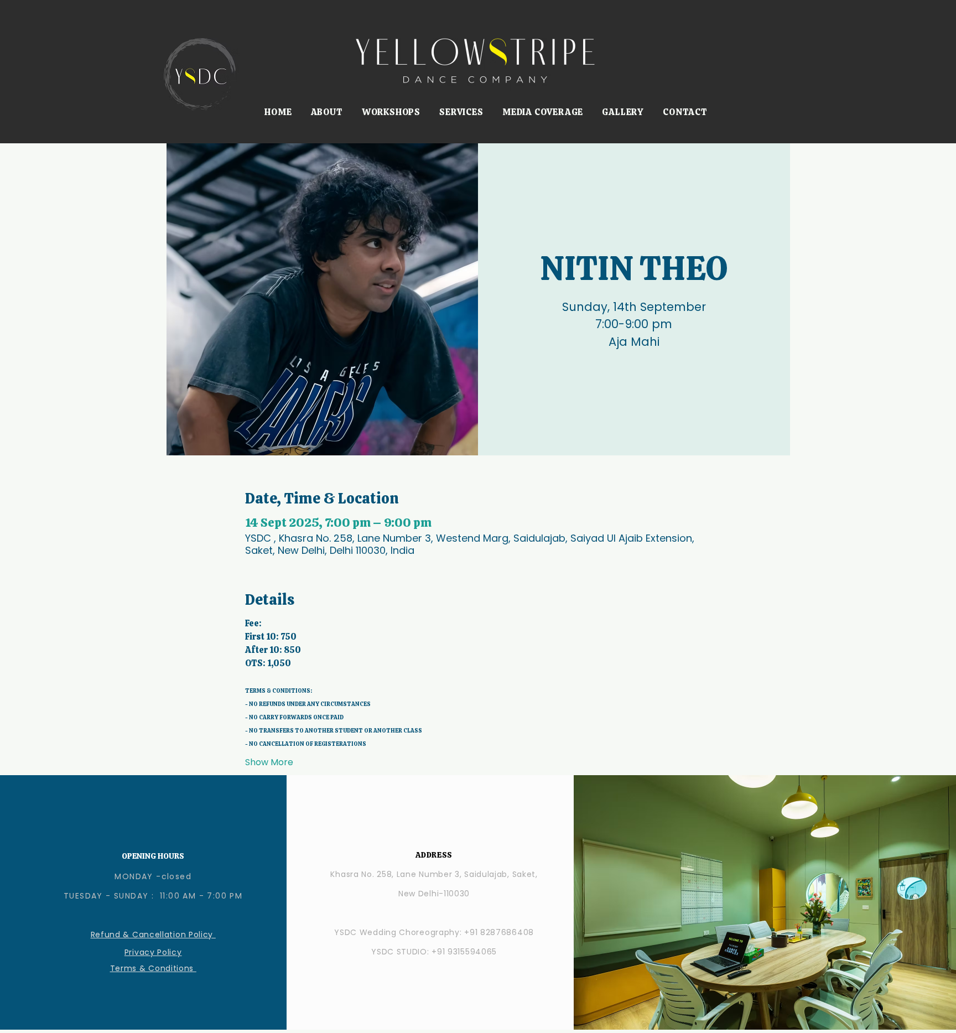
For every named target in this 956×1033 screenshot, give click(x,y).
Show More (269, 762)
